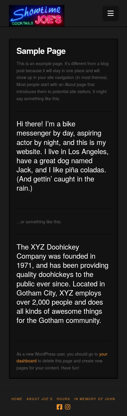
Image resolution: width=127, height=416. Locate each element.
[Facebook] (59, 407)
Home (17, 399)
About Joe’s (40, 399)
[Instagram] (67, 407)
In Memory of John (94, 399)
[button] (110, 13)
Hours (63, 399)
